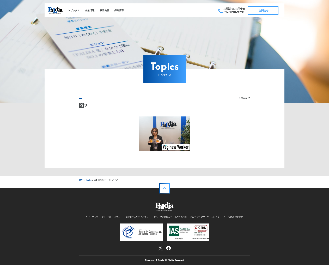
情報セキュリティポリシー (138, 217)
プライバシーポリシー (112, 217)
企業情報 (90, 10)
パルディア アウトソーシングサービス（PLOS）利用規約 (216, 217)
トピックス (74, 10)
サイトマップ (92, 217)
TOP (81, 180)
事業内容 (104, 10)
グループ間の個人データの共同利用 (170, 217)
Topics (89, 180)
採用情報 (119, 10)
